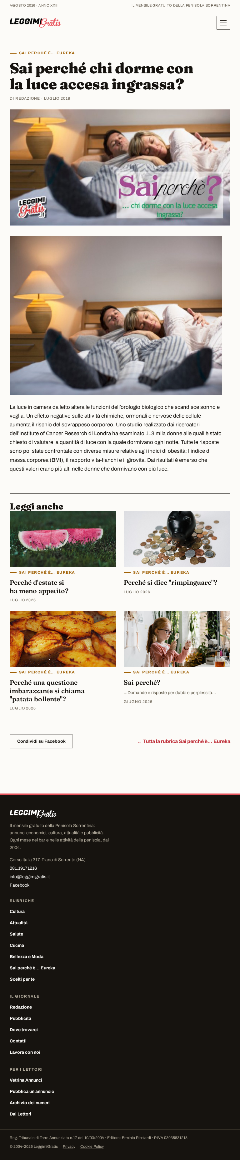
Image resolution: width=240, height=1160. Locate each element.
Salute (16, 934)
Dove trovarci (24, 1029)
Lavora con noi (25, 1052)
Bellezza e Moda (26, 956)
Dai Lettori (20, 1114)
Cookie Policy (92, 1146)
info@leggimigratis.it (30, 876)
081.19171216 (23, 868)
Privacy (69, 1146)
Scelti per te (22, 979)
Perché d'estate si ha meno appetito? (39, 586)
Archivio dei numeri (30, 1102)
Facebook (19, 885)
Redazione (21, 1007)
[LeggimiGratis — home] (35, 23)
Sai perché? (142, 682)
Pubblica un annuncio (32, 1091)
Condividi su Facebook (41, 741)
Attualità (19, 922)
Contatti (18, 1041)
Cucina (17, 945)
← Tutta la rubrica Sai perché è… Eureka (183, 741)
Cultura (17, 911)
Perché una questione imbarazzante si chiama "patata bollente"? (47, 690)
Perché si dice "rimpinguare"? (170, 582)
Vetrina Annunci (26, 1080)
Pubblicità (20, 1018)
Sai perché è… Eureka (47, 53)
